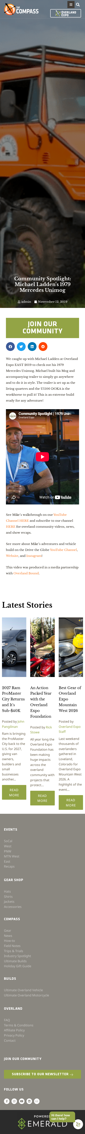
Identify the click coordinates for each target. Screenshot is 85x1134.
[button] (71, 4)
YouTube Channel (63, 550)
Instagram (34, 556)
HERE (10, 526)
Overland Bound (26, 573)
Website (12, 556)
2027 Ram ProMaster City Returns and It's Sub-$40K (13, 699)
